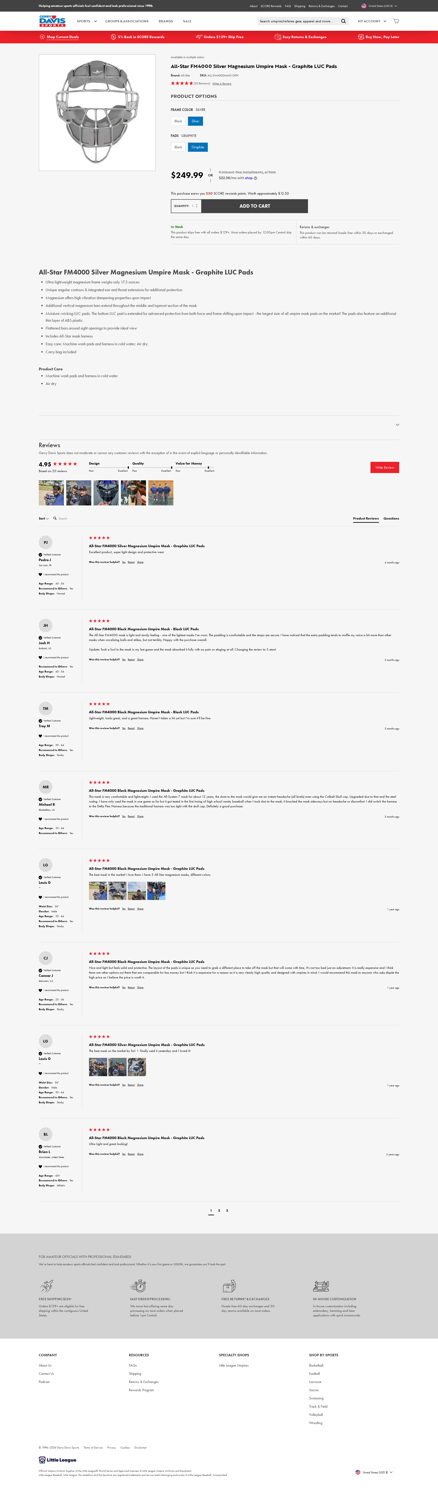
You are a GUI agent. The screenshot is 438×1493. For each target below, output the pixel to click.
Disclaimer (140, 1447)
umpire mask (299, 313)
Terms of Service (93, 1447)
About (253, 6)
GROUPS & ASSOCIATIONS (127, 21)
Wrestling (315, 1422)
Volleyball (316, 1414)
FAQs (133, 1365)
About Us (45, 1365)
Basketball (316, 1365)
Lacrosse (315, 1381)
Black (178, 121)
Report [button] (131, 562)
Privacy (111, 1447)
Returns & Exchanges (322, 6)
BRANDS (166, 21)
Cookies (125, 1447)
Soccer (314, 1390)
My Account (369, 21)
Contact (343, 6)
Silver (195, 121)
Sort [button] (42, 518)
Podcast (44, 1381)
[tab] (366, 519)
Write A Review (222, 83)
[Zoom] (97, 113)
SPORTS (83, 21)
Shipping (299, 6)
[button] (190, 83)
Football (314, 1373)
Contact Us (46, 1373)
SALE (187, 21)
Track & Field (318, 1406)
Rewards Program (141, 1390)
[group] (63, 464)
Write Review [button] (384, 467)
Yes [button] (123, 562)
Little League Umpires (234, 1365)
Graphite (198, 147)
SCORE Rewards (271, 6)
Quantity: (181, 206)
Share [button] (140, 562)
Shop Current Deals (63, 36)
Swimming (316, 1398)
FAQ (288, 6)
